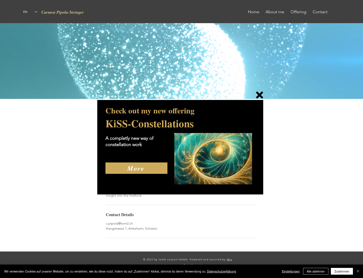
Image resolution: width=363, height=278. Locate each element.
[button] (259, 95)
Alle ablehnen (316, 271)
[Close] (357, 271)
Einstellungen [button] (291, 271)
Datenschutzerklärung (221, 271)
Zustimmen (341, 271)
